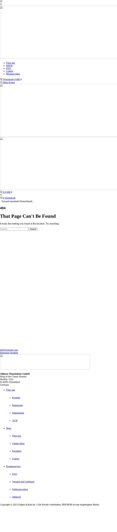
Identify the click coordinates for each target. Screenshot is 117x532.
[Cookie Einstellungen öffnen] (23, 530)
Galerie (9, 71)
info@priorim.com (9, 350)
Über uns (10, 63)
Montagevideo (13, 74)
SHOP (9, 65)
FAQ (8, 68)
